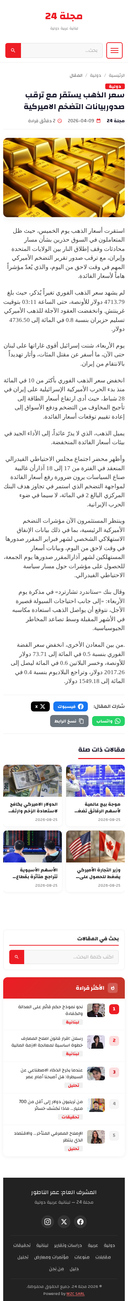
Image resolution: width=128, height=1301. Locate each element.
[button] (114, 50)
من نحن (56, 1268)
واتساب (104, 721)
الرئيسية (117, 75)
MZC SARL (75, 1293)
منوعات (82, 1257)
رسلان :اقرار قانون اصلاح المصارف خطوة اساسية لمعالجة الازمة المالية (47, 1042)
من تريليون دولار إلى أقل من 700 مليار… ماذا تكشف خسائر (51, 1105)
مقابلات (103, 1257)
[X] (64, 1221)
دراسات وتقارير (68, 1245)
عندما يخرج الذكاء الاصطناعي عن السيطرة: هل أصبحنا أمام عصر (52, 1074)
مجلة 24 (64, 16)
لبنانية (72, 1022)
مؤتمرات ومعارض (51, 1257)
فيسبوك (67, 706)
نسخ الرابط (65, 721)
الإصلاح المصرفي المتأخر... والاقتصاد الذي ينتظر (48, 1137)
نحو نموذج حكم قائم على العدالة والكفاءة (50, 1010)
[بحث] (13, 50)
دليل (74, 1268)
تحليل (73, 1085)
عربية (93, 1245)
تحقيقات (70, 1117)
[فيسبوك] (80, 1221)
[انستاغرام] (47, 1221)
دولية (95, 75)
